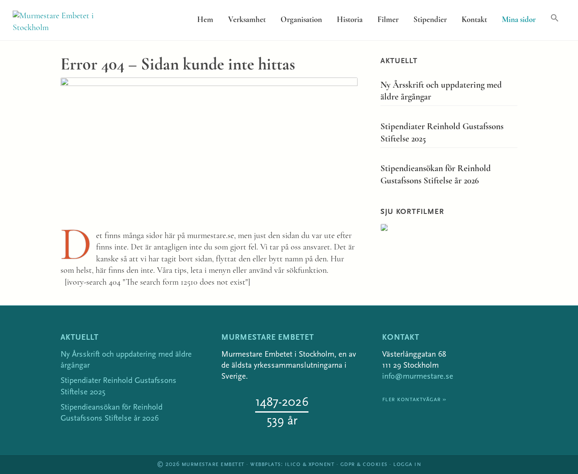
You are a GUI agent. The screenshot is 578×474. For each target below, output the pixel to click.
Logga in (407, 464)
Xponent (321, 464)
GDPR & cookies (364, 464)
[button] (554, 18)
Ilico (293, 464)
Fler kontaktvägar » (414, 399)
